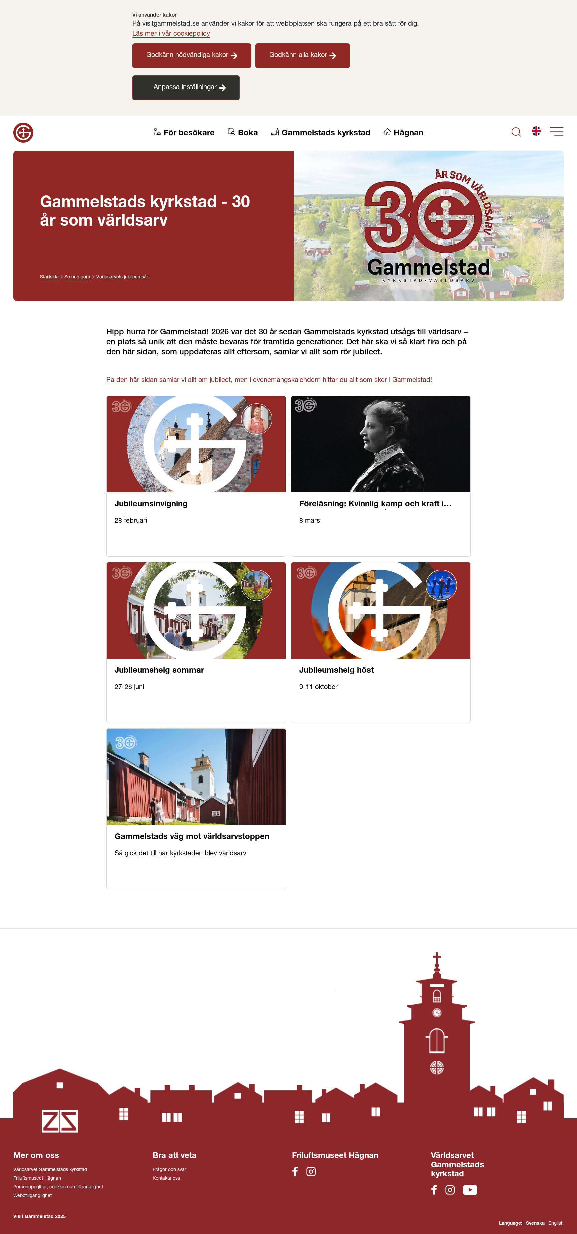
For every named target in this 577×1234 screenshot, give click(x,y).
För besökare (189, 134)
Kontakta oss (166, 1178)
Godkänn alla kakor (298, 55)
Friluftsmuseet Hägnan (37, 1178)
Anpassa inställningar (185, 87)
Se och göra (77, 277)
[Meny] (556, 132)
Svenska (535, 1223)
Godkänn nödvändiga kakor (187, 55)
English (556, 1223)
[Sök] (516, 132)
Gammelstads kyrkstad (326, 134)
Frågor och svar (169, 1170)
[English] (536, 132)
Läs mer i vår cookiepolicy (171, 34)
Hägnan (408, 134)
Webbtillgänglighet (32, 1196)
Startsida (49, 277)
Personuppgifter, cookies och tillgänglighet (58, 1187)
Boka (248, 134)
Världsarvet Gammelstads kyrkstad (50, 1170)
